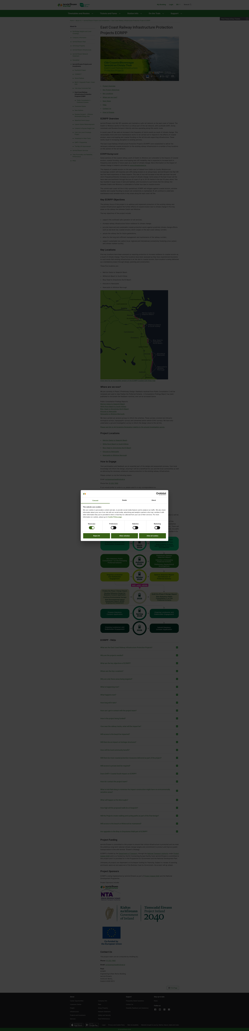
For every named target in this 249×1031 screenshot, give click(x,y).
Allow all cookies (152, 536)
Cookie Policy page (115, 517)
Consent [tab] (95, 500)
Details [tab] (124, 500)
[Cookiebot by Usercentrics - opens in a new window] (157, 493)
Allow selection (124, 536)
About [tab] (154, 500)
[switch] (113, 527)
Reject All (96, 536)
